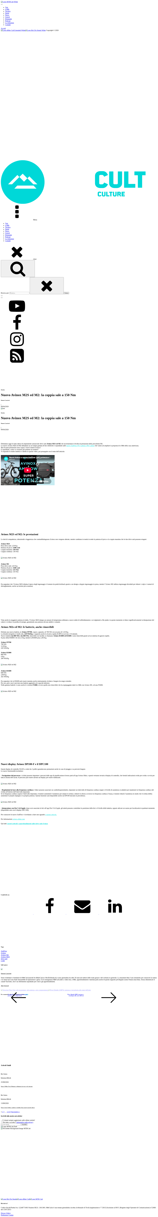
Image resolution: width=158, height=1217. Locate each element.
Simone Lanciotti (6, 973)
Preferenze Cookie (7, 1215)
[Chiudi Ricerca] (47, 285)
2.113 (9, 1112)
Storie (7, 13)
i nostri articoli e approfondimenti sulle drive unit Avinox (27, 824)
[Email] (82, 914)
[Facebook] (50, 914)
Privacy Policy (6, 1213)
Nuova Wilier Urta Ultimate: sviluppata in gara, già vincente (17, 1086)
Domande (8, 19)
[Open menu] (2, 4)
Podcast (7, 21)
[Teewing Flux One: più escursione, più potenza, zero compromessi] (24, 990)
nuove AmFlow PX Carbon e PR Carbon (80, 446)
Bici (2, 1074)
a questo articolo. (51, 815)
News (7, 15)
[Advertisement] (65, 859)
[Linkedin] (115, 914)
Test (6, 7)
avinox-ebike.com (19, 819)
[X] (17, 914)
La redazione (9, 23)
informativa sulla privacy (24, 1122)
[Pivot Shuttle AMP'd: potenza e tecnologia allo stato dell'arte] (69, 990)
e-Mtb (7, 9)
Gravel (7, 17)
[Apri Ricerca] (18, 268)
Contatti (8, 25)
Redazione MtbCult (6, 1077)
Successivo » (15, 1112)
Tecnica (7, 11)
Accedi (3, 28)
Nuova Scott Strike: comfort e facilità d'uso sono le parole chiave (18, 1107)
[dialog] (79, 16)
